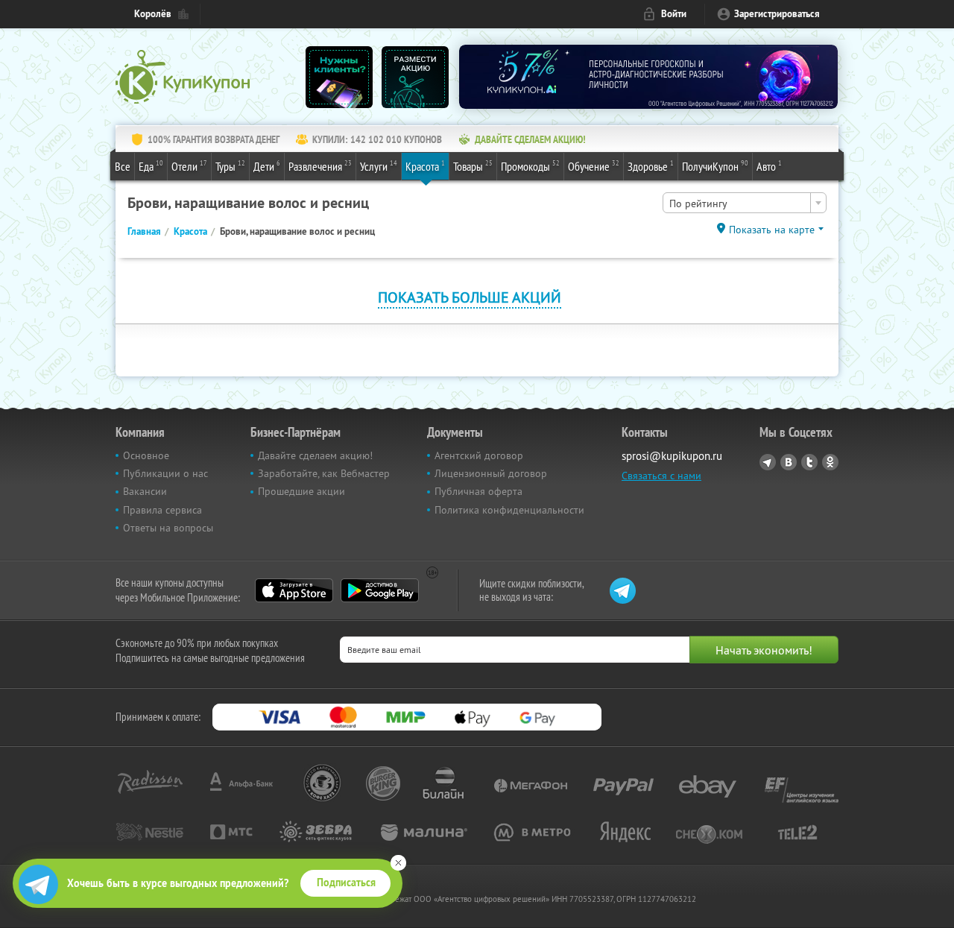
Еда (151, 166)
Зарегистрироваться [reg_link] (777, 13)
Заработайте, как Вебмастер (324, 473)
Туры (230, 166)
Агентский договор (479, 455)
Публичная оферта (478, 491)
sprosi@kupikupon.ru (672, 456)
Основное (146, 455)
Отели (189, 166)
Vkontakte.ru (788, 462)
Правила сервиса (162, 510)
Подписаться (346, 882)
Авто (769, 166)
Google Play (380, 590)
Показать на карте (772, 229)
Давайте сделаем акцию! (315, 455)
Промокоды (530, 166)
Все (122, 166)
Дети (266, 166)
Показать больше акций (469, 297)
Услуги (378, 166)
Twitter (809, 462)
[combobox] (745, 202)
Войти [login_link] (673, 13)
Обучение (593, 166)
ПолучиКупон (715, 166)
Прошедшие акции (301, 491)
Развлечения (320, 166)
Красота (425, 166)
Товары (473, 166)
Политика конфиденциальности (509, 510)
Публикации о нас (165, 473)
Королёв (152, 13)
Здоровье (651, 166)
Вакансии (145, 491)
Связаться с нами (661, 475)
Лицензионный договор (491, 473)
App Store (294, 590)
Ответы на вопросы (168, 527)
